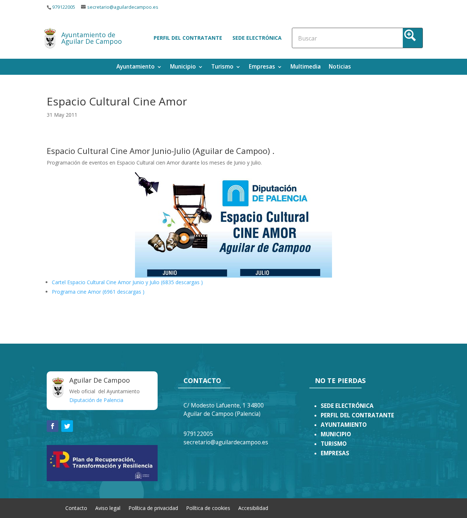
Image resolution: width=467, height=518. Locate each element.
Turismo (222, 67)
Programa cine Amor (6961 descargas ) (98, 291)
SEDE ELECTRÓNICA (347, 406)
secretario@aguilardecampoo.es (122, 7)
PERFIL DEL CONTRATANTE (357, 415)
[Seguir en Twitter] (67, 426)
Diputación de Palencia (96, 400)
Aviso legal (107, 508)
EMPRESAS (335, 453)
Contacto (76, 508)
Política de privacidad (153, 508)
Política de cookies (208, 508)
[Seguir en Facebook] (52, 426)
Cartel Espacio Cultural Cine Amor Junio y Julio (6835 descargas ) (127, 282)
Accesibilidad (253, 508)
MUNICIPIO (336, 434)
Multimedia (305, 67)
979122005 (63, 7)
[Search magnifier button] (412, 38)
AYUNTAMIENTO (344, 425)
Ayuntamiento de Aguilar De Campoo (91, 38)
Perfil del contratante (188, 37)
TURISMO (334, 444)
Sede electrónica (257, 37)
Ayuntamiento (135, 67)
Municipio (183, 67)
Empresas (262, 67)
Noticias (340, 67)
